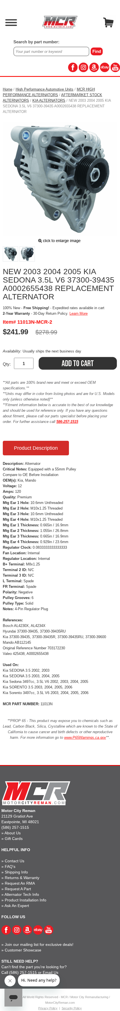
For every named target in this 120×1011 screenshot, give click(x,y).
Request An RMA (20, 883)
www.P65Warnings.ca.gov (85, 737)
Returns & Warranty (22, 877)
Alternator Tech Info (21, 894)
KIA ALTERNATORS (48, 100)
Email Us (50, 972)
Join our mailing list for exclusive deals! (39, 944)
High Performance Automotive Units (44, 89)
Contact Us (14, 861)
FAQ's (10, 866)
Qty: (7, 364)
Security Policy (72, 1008)
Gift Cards (14, 838)
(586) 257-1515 (15, 827)
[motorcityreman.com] (60, 22)
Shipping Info (16, 872)
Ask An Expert (16, 905)
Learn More (78, 313)
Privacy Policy (47, 1008)
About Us (12, 833)
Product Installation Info (25, 900)
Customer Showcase (23, 950)
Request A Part (18, 889)
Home (7, 89)
